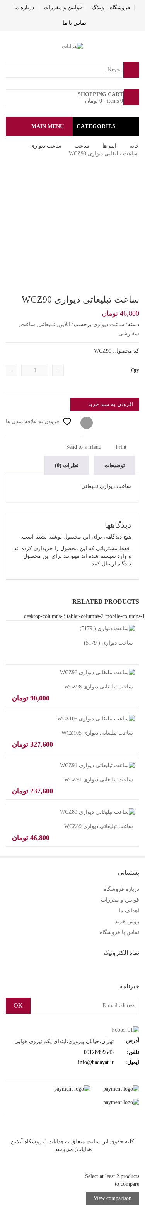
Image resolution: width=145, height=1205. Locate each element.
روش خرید (127, 921)
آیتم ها (109, 146)
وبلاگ (98, 7)
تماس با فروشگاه (119, 932)
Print (122, 447)
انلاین (64, 324)
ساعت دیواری (45, 146)
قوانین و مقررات (63, 7)
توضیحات (114, 465)
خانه (134, 146)
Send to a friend (84, 447)
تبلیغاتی (46, 324)
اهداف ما (129, 911)
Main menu (47, 126)
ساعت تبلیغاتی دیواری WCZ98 (98, 687)
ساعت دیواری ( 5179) (108, 643)
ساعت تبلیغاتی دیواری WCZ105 (97, 733)
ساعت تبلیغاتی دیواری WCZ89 (98, 826)
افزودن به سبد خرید (110, 404)
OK (18, 1005)
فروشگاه (120, 7)
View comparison (112, 1198)
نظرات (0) (66, 465)
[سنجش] (87, 423)
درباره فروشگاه (121, 889)
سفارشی (128, 334)
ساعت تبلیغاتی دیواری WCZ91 (98, 780)
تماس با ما (74, 23)
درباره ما (24, 7)
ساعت (82, 146)
